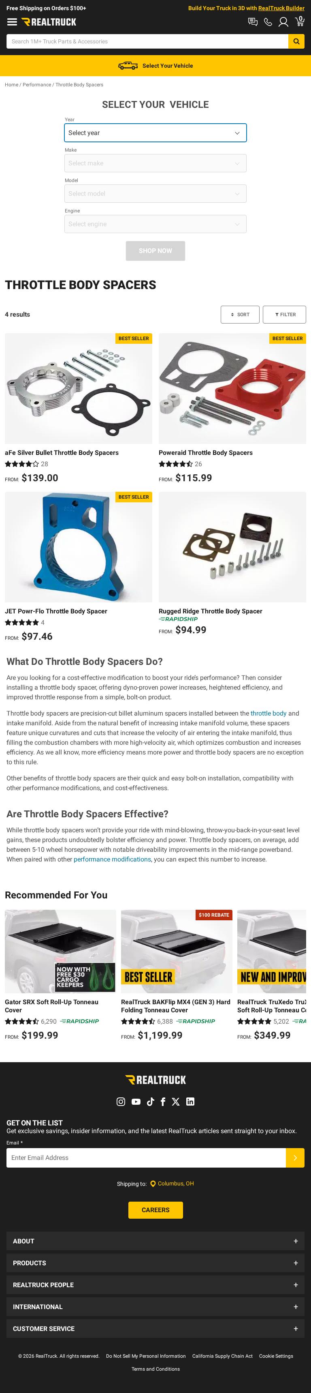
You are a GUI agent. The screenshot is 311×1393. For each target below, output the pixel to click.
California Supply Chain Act (222, 1356)
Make (71, 150)
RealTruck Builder (281, 8)
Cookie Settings (276, 1356)
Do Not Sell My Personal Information (146, 1356)
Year (70, 119)
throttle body (269, 713)
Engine (72, 211)
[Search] (296, 41)
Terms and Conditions (156, 1369)
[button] (155, 1241)
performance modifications (112, 859)
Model (71, 180)
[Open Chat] (253, 22)
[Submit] (295, 1158)
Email (14, 1143)
